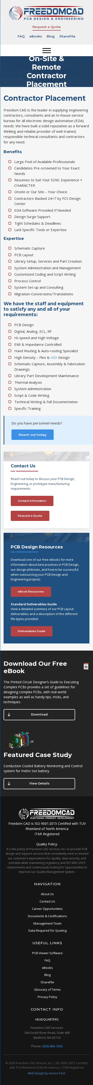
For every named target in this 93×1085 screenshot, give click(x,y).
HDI (54, 357)
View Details (39, 783)
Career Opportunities (47, 909)
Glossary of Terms (47, 989)
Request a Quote (46, 27)
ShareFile (67, 36)
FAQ (21, 36)
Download (39, 714)
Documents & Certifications (47, 916)
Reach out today (32, 435)
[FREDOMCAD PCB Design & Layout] (46, 19)
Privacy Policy (47, 997)
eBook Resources (31, 591)
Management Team (47, 923)
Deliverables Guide (31, 631)
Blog (51, 36)
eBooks (35, 36)
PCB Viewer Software (47, 953)
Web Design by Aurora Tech (46, 1073)
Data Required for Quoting (47, 930)
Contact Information (32, 500)
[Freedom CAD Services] (47, 818)
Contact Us (47, 901)
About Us (47, 894)
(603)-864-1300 (52, 1046)
